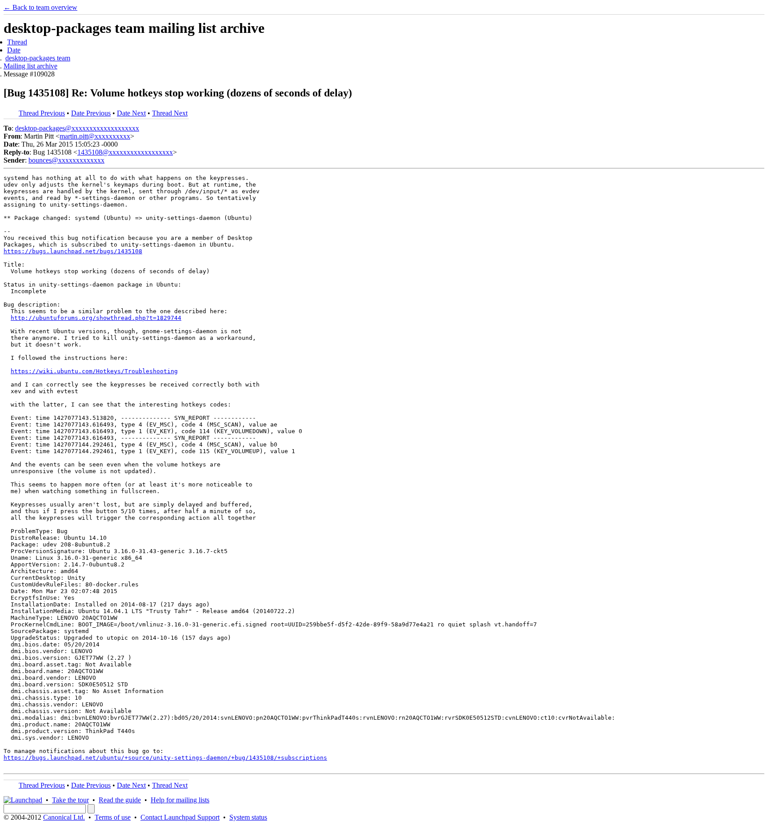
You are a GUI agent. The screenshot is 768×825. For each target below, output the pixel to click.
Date (13, 50)
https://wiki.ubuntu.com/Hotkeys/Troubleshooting (94, 371)
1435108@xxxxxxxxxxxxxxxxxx (125, 152)
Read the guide (120, 800)
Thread (17, 42)
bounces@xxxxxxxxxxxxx (66, 160)
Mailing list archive (30, 66)
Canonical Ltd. (64, 817)
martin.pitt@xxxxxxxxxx (95, 136)
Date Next (131, 113)
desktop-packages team (37, 58)
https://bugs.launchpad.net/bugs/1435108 (73, 251)
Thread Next (170, 113)
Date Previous (91, 113)
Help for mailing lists (180, 800)
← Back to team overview (40, 7)
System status (248, 817)
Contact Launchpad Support (180, 817)
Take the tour (70, 800)
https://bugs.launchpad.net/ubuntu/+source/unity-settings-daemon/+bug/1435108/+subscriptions (165, 757)
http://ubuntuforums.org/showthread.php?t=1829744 (96, 318)
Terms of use (113, 817)
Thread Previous (42, 113)
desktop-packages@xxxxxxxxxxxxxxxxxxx (77, 128)
